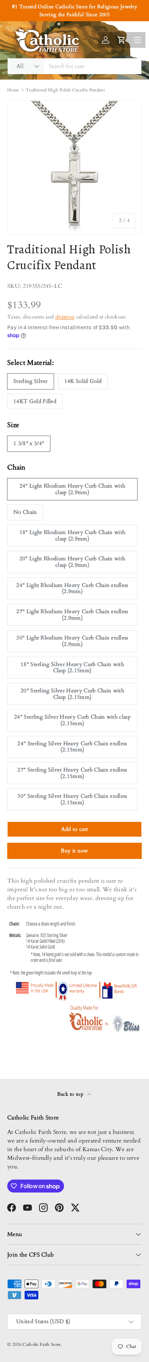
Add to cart (74, 829)
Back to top (71, 1094)
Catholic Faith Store (41, 1344)
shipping (65, 316)
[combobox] (74, 66)
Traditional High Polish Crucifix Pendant (65, 90)
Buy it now (74, 850)
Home (13, 90)
